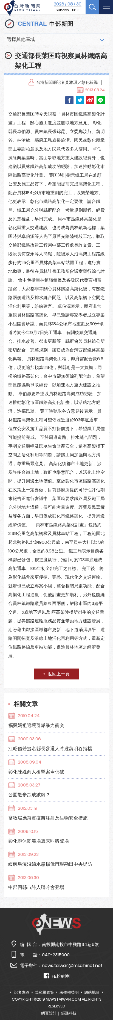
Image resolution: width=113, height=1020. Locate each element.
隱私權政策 (44, 992)
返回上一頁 (59, 674)
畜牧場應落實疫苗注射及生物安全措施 (47, 818)
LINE (101, 100)
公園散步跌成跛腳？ (29, 794)
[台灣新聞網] (22, 8)
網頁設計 (48, 1013)
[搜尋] (92, 7)
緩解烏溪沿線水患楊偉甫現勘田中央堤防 (50, 864)
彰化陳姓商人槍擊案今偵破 (36, 771)
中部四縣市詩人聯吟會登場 (36, 887)
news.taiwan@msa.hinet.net (72, 965)
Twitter (80, 100)
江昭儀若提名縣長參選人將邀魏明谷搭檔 (50, 748)
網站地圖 (92, 992)
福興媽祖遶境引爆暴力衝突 (36, 725)
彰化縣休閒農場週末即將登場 (38, 841)
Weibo (90, 100)
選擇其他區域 (21, 39)
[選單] (106, 7)
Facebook (69, 100)
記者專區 (21, 992)
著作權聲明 (69, 992)
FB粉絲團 (61, 976)
